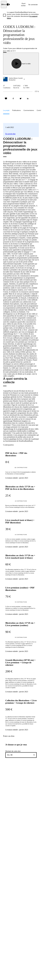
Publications (16, 110)
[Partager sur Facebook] (13, 98)
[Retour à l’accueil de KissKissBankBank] (8, 4)
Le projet (6, 110)
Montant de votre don (13, 751)
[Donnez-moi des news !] (6, 98)
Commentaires (29, 110)
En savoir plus (10, 134)
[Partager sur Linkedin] (28, 98)
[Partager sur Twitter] (20, 98)
